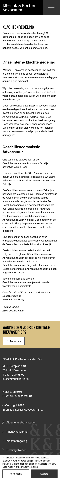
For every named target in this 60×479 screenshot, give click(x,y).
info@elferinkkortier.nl (15, 379)
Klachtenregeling (16, 441)
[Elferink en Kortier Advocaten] (18, 7)
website (7, 286)
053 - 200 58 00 (14, 374)
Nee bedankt (16, 473)
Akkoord (44, 473)
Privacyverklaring (17, 431)
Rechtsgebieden (16, 450)
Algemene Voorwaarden (21, 422)
